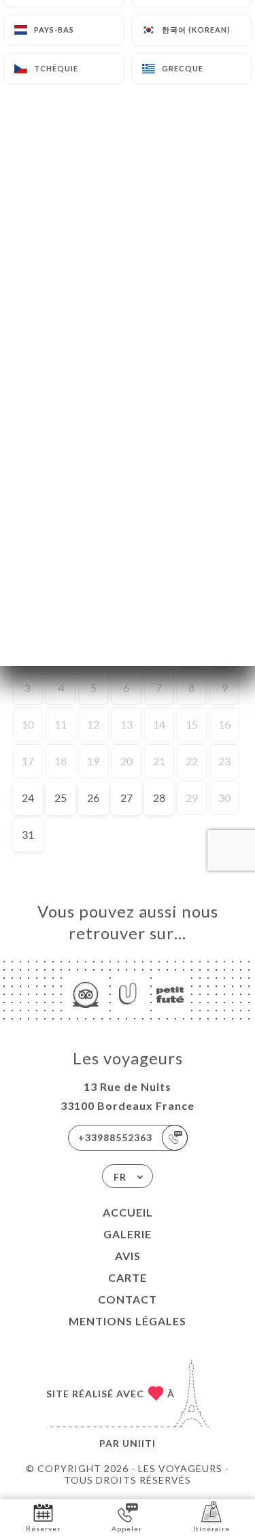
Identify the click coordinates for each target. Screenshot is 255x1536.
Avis (128, 1255)
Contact (127, 1299)
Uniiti (139, 1443)
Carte (127, 1277)
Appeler (127, 1528)
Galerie (127, 1233)
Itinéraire (211, 1528)
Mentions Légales (127, 1320)
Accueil (128, 1212)
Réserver (43, 1528)
